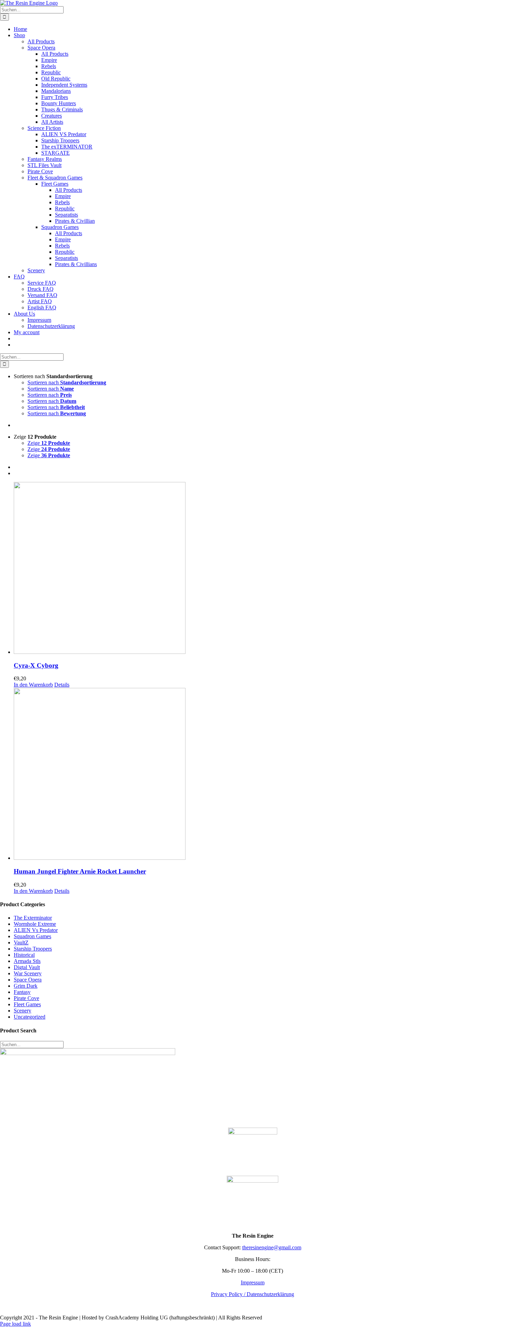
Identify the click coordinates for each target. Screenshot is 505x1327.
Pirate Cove (26, 998)
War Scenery (28, 973)
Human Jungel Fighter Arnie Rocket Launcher (80, 871)
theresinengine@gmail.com (271, 1247)
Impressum (253, 1282)
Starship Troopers (33, 949)
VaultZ (21, 942)
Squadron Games (32, 936)
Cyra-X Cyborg (36, 665)
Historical (24, 955)
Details (61, 685)
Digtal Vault (27, 967)
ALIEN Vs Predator (36, 930)
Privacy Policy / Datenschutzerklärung (252, 1294)
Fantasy (22, 992)
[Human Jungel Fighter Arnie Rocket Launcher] (259, 774)
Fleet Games (27, 1004)
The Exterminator (33, 918)
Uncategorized (29, 1017)
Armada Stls (27, 961)
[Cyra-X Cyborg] (259, 568)
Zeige (48, 443)
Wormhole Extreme (35, 924)
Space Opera (28, 980)
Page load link (15, 1324)
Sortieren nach (66, 382)
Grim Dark (25, 986)
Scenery (22, 1010)
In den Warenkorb (33, 685)
